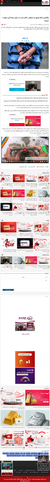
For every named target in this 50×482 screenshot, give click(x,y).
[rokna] (45, 2)
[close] (27, 477)
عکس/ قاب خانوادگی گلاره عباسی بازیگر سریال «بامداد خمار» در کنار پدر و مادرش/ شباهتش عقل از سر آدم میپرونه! (43, 466)
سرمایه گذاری (17, 124)
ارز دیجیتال (28, 453)
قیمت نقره (25, 472)
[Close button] (12, 461)
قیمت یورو (14, 470)
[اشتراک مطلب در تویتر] (25, 38)
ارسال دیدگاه (8, 289)
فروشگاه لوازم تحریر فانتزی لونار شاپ (14, 455)
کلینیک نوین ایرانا (29, 455)
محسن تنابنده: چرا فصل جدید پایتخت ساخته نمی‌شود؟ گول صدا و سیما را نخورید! (32, 98)
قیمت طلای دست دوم (34, 472)
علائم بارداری (12, 453)
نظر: (46, 280)
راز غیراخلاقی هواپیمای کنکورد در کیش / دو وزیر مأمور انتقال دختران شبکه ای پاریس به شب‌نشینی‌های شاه (25, 480)
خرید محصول (7, 474)
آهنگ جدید (17, 453)
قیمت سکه (18, 472)
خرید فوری (17, 89)
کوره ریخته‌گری (19, 131)
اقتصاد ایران (40, 470)
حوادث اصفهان (39, 166)
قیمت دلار (21, 470)
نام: (46, 277)
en (21, 1)
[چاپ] (4, 24)
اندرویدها (37, 457)
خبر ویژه (44, 95)
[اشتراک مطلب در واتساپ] (22, 38)
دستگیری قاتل (22, 166)
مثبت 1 (23, 455)
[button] (39, 454)
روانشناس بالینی (34, 453)
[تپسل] (9, 79)
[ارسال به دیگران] (2, 24)
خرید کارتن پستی (37, 455)
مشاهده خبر (5, 158)
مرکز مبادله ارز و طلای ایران (30, 470)
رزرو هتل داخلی (6, 453)
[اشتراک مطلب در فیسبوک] (23, 38)
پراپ (24, 453)
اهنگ (21, 453)
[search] (2, 1)
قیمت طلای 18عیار (44, 472)
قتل (5, 110)
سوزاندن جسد (30, 166)
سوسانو (46, 470)
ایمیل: (23, 277)
